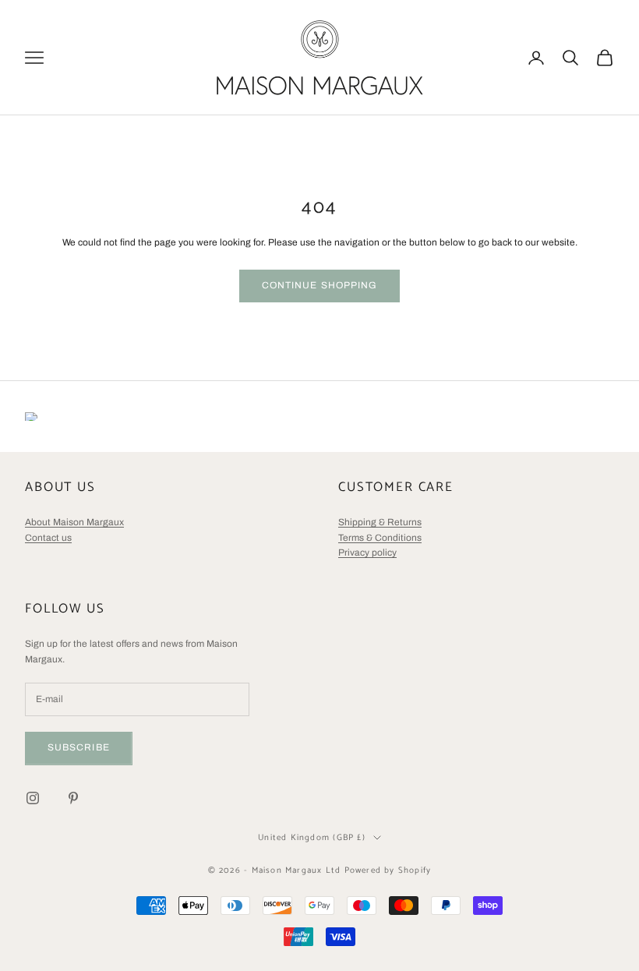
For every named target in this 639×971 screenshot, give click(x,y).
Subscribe (79, 747)
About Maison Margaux (74, 522)
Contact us (48, 537)
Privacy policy (367, 552)
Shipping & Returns (380, 522)
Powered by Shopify (388, 870)
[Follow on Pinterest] (73, 798)
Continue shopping (319, 285)
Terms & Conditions (380, 537)
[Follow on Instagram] (33, 798)
